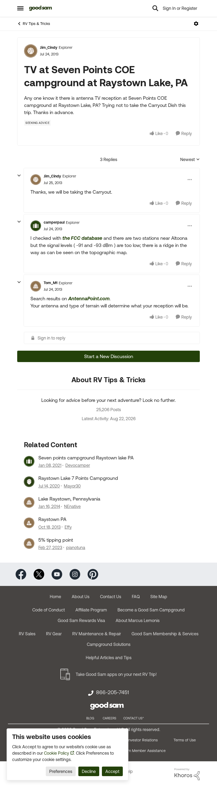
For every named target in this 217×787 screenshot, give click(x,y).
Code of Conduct (48, 609)
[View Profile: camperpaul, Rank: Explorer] (35, 225)
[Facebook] (21, 574)
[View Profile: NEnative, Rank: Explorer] (29, 502)
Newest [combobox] (190, 160)
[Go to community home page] (41, 8)
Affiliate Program (91, 609)
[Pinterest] (93, 574)
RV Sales (27, 633)
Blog (90, 718)
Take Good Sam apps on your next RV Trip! (116, 674)
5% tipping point (55, 540)
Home (55, 596)
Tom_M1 (50, 283)
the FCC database (82, 238)
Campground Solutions (108, 644)
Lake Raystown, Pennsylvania (69, 499)
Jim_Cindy (48, 47)
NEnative (72, 506)
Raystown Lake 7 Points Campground (78, 478)
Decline (89, 771)
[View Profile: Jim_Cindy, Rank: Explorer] (30, 51)
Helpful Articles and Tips (109, 657)
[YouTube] (57, 574)
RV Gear (54, 633)
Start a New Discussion (108, 356)
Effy (68, 527)
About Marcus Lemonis (138, 620)
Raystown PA (52, 519)
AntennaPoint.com (89, 298)
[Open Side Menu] (20, 8)
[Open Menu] (196, 23)
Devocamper (77, 465)
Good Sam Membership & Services (165, 633)
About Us (80, 596)
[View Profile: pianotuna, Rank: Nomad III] (29, 543)
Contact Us (110, 596)
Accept (112, 771)
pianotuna (75, 547)
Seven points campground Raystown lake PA (86, 457)
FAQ (136, 596)
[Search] (155, 8)
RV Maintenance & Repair (96, 633)
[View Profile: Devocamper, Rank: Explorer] (29, 461)
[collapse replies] (19, 175)
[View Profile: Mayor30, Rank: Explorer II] (29, 481)
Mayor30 (72, 486)
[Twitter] (39, 574)
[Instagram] (75, 574)
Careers (109, 718)
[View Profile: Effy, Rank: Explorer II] (29, 523)
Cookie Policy (56, 753)
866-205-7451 (112, 692)
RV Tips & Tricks (36, 23)
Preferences (60, 771)
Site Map (158, 596)
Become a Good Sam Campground (151, 609)
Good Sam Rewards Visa (81, 620)
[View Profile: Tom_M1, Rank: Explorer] (35, 286)
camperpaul (54, 222)
